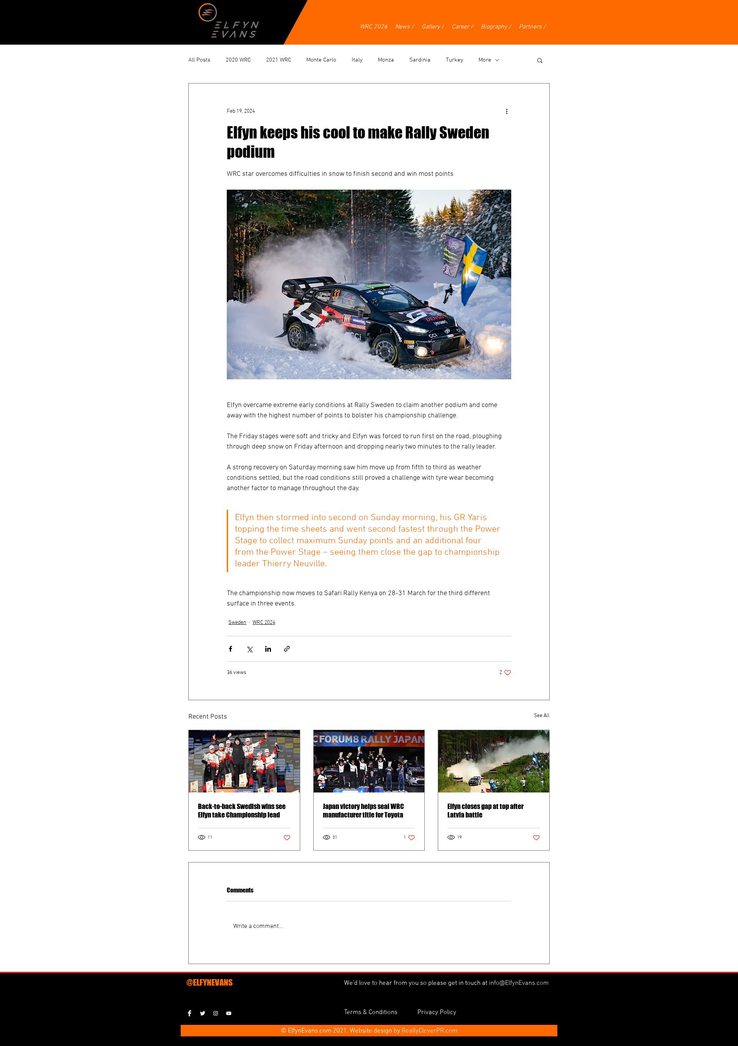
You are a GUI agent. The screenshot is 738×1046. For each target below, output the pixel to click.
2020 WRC (238, 60)
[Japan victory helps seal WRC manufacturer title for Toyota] (369, 761)
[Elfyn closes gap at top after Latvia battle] (493, 761)
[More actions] (506, 111)
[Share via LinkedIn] (268, 648)
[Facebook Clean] (189, 1013)
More (485, 60)
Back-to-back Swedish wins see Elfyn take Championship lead (242, 810)
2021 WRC (278, 60)
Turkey (454, 60)
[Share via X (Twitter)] (249, 648)
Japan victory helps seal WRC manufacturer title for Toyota (363, 810)
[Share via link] (287, 648)
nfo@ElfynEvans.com (519, 983)
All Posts (199, 60)
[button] (540, 60)
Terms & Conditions (371, 1012)
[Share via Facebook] (230, 648)
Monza (386, 60)
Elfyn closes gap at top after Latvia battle (485, 810)
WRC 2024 (264, 622)
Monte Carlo (321, 60)
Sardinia (419, 60)
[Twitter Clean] (202, 1013)
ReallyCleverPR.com (429, 1031)
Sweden (237, 622)
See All (542, 715)
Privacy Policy (436, 1012)
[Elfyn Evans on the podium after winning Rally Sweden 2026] (244, 761)
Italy (357, 60)
